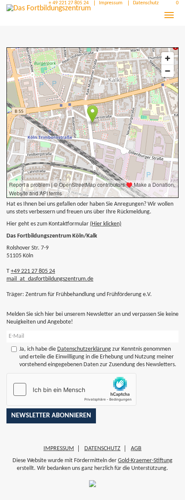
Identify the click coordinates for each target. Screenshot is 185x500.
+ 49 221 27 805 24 (68, 3)
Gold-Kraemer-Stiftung (145, 460)
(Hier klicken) (105, 224)
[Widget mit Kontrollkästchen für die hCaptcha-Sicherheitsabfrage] (71, 389)
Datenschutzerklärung (84, 349)
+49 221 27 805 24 (33, 271)
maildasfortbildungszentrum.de (49, 279)
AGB (136, 448)
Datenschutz (146, 3)
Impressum (111, 3)
